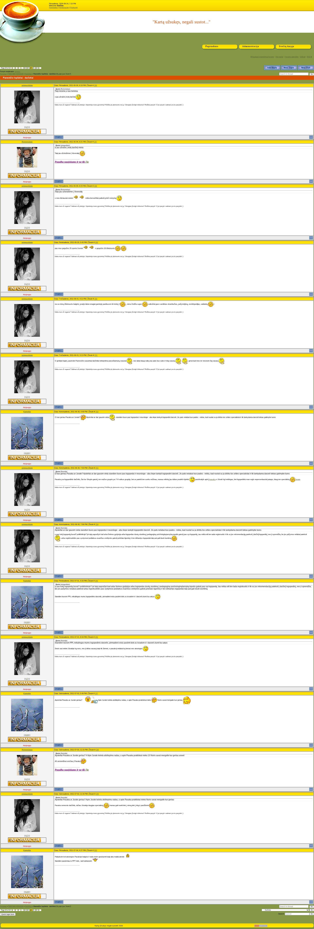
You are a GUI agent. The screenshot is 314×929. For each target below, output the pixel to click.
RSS (309, 57)
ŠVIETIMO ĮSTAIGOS (15, 74)
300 (95, 850)
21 (34, 68)
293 (97, 468)
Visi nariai (279, 57)
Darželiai (28, 74)
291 (96, 355)
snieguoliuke (27, 85)
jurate (298, 479)
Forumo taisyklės (291, 57)
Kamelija (27, 412)
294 (97, 524)
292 (97, 412)
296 (96, 637)
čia (87, 161)
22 (36, 68)
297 (96, 693)
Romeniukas (27, 142)
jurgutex (17, 71)
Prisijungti (74, 8)
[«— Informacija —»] (24, 131)
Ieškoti (302, 57)
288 (95, 186)
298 (97, 750)
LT (27, 127)
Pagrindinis (53, 8)
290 (95, 299)
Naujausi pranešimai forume (263, 57)
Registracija (64, 8)
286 (95, 85)
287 (95, 142)
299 (97, 794)
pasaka (213, 479)
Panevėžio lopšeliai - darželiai (45, 74)
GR (27, 453)
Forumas (3, 74)
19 (28, 68)
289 (96, 242)
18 (25, 68)
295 (96, 581)
